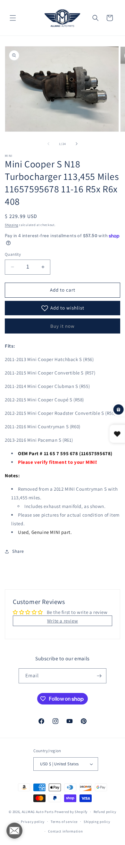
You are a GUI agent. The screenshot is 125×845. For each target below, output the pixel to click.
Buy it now (62, 326)
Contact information (65, 831)
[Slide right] (77, 144)
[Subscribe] (99, 675)
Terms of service (64, 821)
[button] (13, 18)
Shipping (11, 225)
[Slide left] (48, 144)
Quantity (13, 254)
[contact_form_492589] (14, 831)
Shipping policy (97, 821)
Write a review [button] (62, 621)
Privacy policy (33, 821)
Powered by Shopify (71, 811)
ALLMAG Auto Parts (38, 811)
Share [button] (18, 551)
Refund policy (105, 811)
